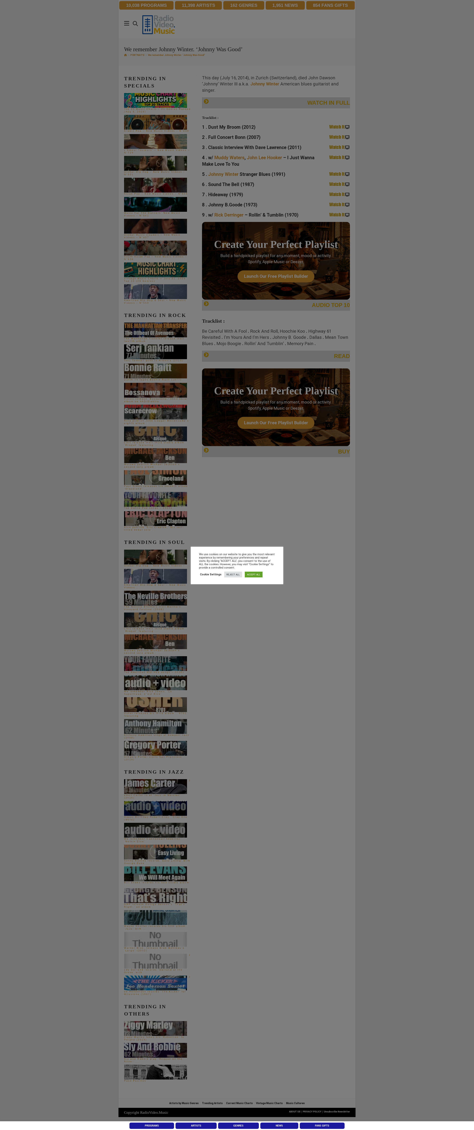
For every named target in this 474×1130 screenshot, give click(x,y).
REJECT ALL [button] (233, 574)
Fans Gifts (322, 1125)
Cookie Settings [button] (210, 574)
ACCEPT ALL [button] (253, 574)
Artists (196, 1125)
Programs (152, 1125)
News (279, 1125)
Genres (238, 1125)
